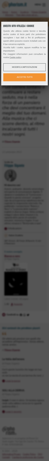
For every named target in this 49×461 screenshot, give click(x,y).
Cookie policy (15, 57)
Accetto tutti (24, 77)
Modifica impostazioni (24, 67)
